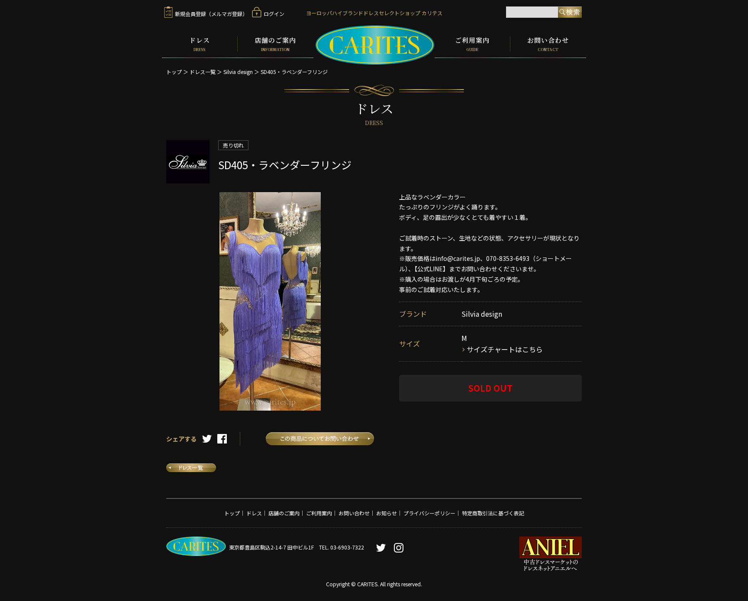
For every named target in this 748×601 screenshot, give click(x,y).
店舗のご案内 (275, 44)
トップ (174, 71)
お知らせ (386, 513)
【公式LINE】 (431, 268)
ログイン (274, 13)
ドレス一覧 (203, 71)
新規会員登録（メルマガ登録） (211, 13)
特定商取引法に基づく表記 (493, 513)
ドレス (199, 44)
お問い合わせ (548, 44)
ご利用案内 (472, 44)
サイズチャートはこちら (505, 349)
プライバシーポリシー (429, 513)
